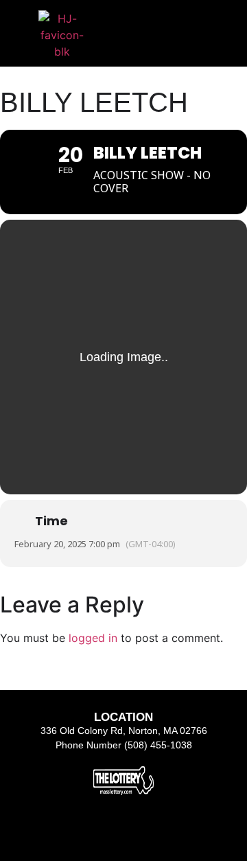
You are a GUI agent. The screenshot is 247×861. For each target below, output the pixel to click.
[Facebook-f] (88, 831)
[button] (166, 23)
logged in (93, 638)
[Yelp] (158, 831)
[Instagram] (123, 831)
